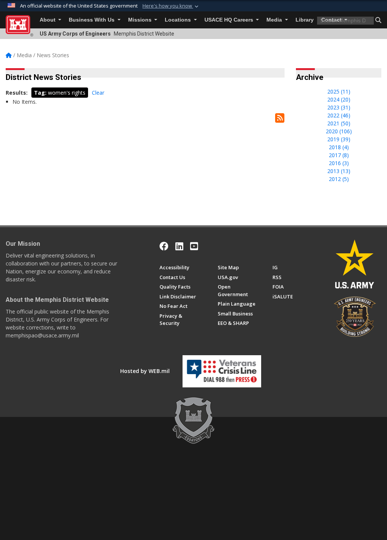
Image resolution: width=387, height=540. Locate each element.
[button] (171, 6)
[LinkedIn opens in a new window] (179, 246)
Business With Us (92, 20)
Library (305, 20)
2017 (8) (339, 155)
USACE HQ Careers (229, 20)
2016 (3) (339, 163)
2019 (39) (338, 139)
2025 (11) (338, 91)
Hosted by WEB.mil (145, 371)
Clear (98, 92)
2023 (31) (338, 107)
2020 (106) (339, 131)
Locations (178, 20)
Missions (140, 20)
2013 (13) (338, 171)
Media (274, 20)
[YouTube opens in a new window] (194, 246)
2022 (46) (338, 115)
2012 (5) (339, 179)
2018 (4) (339, 147)
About (48, 20)
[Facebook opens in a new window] (164, 246)
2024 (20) (338, 99)
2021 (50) (338, 123)
